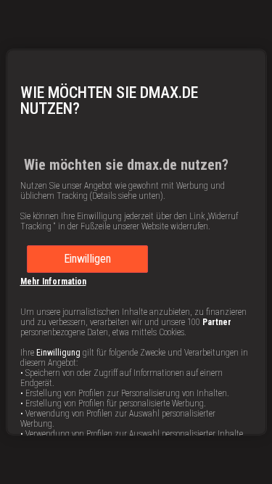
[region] (136, 242)
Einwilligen (88, 259)
